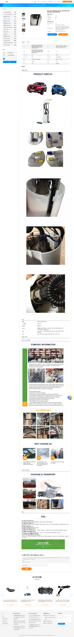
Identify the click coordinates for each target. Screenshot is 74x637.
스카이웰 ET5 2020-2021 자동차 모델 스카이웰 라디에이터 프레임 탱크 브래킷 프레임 (35, 621)
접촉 (10, 61)
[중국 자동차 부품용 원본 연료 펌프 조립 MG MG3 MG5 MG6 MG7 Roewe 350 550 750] (36, 20)
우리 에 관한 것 (5, 618)
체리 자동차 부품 (10, 38)
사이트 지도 (4, 620)
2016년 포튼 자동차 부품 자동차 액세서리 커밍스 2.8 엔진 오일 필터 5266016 (19, 622)
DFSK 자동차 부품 (10, 36)
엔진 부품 (10, 34)
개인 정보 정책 (5, 623)
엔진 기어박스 (10, 29)
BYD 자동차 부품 (10, 20)
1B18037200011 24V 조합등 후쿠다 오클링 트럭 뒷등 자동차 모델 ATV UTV (19, 617)
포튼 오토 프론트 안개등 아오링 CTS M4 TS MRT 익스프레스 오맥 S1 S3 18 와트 (19, 628)
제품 (3, 617)
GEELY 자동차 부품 (10, 25)
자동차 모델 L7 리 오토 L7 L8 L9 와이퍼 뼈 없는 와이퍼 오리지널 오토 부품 (28, 601)
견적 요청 (67, 1)
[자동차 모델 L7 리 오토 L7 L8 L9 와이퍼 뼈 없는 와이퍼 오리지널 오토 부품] (28, 591)
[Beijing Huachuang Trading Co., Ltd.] (7, 1)
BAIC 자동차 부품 (10, 16)
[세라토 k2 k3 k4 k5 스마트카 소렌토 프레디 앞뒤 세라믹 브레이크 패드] (45, 591)
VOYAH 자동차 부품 (10, 23)
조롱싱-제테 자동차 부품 (10, 42)
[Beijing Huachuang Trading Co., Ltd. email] (4, 59)
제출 (26, 569)
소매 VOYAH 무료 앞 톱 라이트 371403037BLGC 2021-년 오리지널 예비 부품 (35, 626)
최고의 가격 (52, 34)
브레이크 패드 (10, 31)
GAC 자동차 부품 (10, 18)
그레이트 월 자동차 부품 (10, 27)
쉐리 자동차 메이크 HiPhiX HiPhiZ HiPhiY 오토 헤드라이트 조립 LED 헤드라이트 (10, 601)
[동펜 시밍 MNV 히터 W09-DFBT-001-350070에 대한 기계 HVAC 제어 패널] (63, 591)
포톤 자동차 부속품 (10, 12)
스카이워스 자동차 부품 (10, 14)
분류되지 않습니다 (10, 44)
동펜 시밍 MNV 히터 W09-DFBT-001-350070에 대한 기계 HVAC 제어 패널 (62, 601)
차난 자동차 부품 (10, 40)
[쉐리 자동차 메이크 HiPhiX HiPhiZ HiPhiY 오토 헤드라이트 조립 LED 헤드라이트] (10, 591)
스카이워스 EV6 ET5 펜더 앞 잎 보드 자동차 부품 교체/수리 (34, 616)
